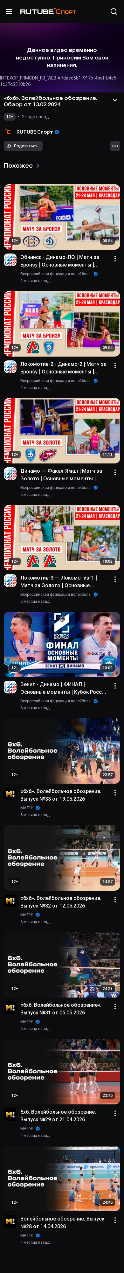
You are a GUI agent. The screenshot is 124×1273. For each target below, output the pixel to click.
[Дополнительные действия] (115, 146)
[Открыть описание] (115, 100)
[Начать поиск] (113, 11)
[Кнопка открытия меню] (9, 11)
